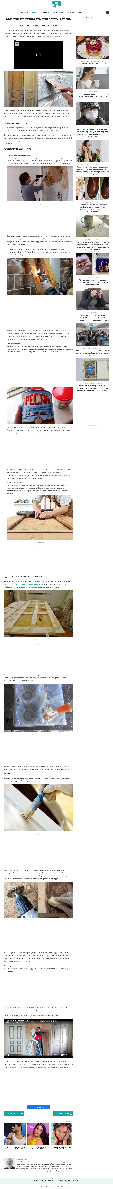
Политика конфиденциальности (68, 1181)
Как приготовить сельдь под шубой (92, 63)
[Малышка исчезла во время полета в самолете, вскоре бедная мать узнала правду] (92, 335)
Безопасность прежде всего (92, 348)
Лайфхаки (45, 26)
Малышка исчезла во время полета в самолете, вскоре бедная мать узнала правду (92, 352)
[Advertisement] (40, 218)
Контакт (43, 1181)
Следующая (62, 1113)
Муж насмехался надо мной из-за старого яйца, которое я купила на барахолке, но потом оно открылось (92, 388)
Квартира (36, 26)
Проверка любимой (92, 240)
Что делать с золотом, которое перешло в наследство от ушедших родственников (92, 282)
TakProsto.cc (46, 1186)
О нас (36, 1181)
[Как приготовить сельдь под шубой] (92, 48)
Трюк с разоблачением (92, 202)
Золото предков (92, 277)
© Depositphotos (40, 542)
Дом (28, 26)
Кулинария (45, 12)
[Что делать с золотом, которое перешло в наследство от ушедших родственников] (92, 264)
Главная (24, 12)
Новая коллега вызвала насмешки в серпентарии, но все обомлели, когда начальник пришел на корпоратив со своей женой (92, 170)
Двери (22, 26)
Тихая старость (92, 127)
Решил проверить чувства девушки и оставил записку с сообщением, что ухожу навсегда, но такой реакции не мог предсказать (92, 245)
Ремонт (54, 26)
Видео (80, 12)
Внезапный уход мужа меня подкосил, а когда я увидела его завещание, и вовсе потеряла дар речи (92, 317)
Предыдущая (15, 1113)
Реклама (51, 1181)
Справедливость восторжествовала (92, 164)
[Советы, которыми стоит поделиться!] (56, 4)
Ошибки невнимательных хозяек (92, 61)
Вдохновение (58, 12)
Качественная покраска (13, 127)
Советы (34, 12)
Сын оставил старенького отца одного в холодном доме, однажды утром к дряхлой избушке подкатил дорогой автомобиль (92, 132)
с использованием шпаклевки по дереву (28, 584)
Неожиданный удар (92, 313)
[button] (15, 40)
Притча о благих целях (92, 92)
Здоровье (71, 12)
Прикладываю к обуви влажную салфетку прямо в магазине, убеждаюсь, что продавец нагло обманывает (92, 208)
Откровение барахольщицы (92, 383)
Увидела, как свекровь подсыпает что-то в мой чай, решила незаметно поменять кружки (92, 96)
